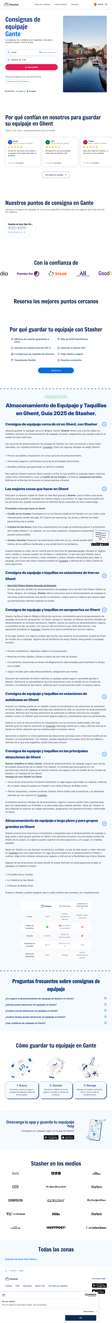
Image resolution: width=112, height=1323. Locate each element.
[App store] (67, 1137)
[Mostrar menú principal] (106, 4)
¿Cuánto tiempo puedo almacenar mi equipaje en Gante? (35, 1017)
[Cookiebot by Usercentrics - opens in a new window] (86, 1295)
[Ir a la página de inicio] (12, 4)
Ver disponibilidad (31, 67)
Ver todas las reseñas (54, 175)
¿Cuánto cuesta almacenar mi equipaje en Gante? (31, 1011)
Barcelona (27, 1286)
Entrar (100, 4)
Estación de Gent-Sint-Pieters (18, 81)
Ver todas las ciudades (58, 1286)
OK (81, 1318)
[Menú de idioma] (95, 4)
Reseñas (74, 4)
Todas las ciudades (42, 4)
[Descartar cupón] (109, 531)
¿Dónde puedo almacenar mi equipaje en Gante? (31, 1004)
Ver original (20, 163)
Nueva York (40, 1286)
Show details (89, 1311)
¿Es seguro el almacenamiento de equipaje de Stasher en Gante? (39, 998)
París (18, 1286)
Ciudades (13, 1271)
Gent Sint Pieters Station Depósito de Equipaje (31, 585)
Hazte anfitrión (61, 4)
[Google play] (51, 1137)
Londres (8, 1286)
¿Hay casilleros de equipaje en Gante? (25, 1023)
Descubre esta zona (15, 232)
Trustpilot (47, 447)
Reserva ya (56, 370)
